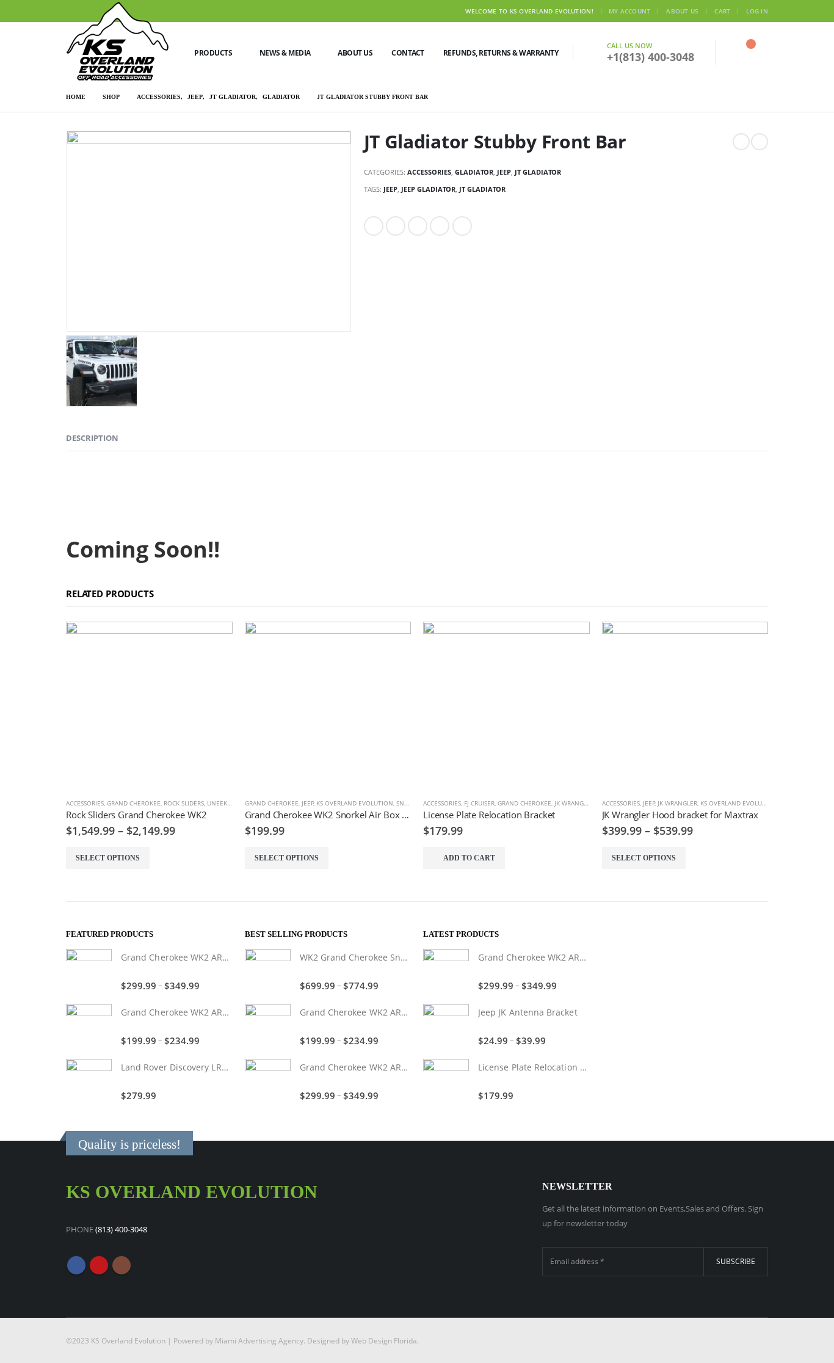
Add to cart (469, 858)
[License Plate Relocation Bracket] (446, 1082)
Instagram (121, 1265)
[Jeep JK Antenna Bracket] (446, 1027)
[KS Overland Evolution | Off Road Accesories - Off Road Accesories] (118, 41)
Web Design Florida (384, 1340)
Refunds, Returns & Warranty (501, 53)
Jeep (504, 171)
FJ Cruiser (479, 803)
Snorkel (409, 803)
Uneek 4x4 (223, 803)
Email (462, 226)
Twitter (395, 226)
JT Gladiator (538, 171)
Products (213, 53)
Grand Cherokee (134, 803)
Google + (439, 226)
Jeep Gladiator (428, 189)
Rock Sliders (184, 803)
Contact (407, 53)
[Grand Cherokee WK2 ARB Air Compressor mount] (89, 1027)
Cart (722, 11)
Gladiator (474, 171)
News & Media (285, 53)
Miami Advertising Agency (259, 1340)
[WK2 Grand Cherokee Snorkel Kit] (268, 972)
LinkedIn (417, 226)
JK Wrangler (574, 803)
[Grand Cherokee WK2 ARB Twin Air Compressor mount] (89, 972)
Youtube (99, 1265)
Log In (757, 11)
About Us (682, 11)
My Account (630, 11)
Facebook (373, 226)
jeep (390, 189)
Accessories (429, 171)
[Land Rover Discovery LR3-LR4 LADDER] (89, 1082)
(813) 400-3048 (121, 1229)
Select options (108, 858)
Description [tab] (92, 437)
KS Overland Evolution (354, 803)
